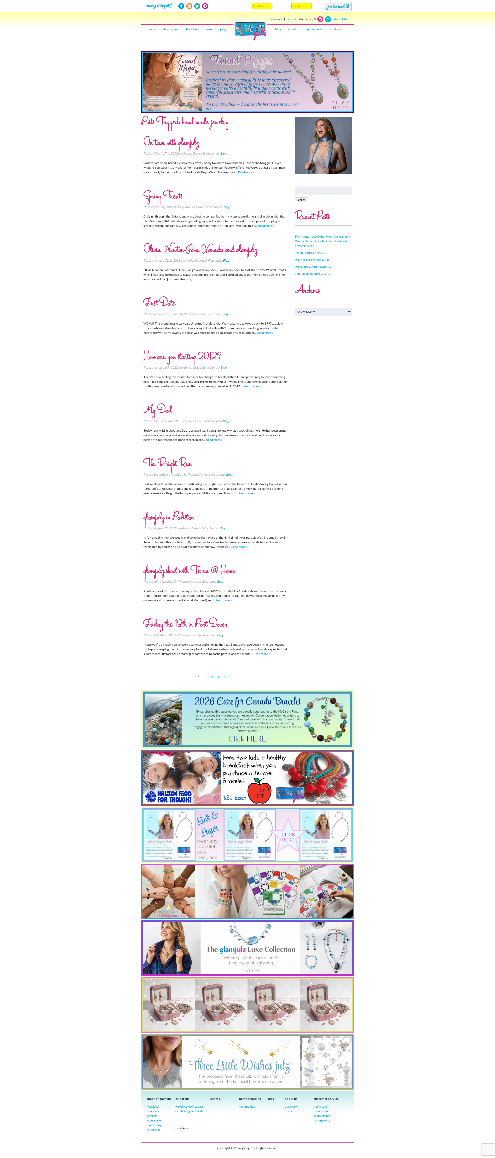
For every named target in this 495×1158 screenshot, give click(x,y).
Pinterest (205, 6)
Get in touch (314, 29)
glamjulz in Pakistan (168, 517)
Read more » (246, 172)
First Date (159, 303)
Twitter (197, 6)
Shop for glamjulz (159, 1098)
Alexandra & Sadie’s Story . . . (313, 266)
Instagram (189, 6)
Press (288, 1111)
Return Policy (322, 1120)
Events (215, 1098)
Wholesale (153, 1129)
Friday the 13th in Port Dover (185, 624)
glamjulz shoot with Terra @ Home (189, 571)
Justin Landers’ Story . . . (310, 252)
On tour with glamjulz (171, 142)
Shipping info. (322, 1115)
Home (152, 29)
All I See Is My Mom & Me (312, 259)
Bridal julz (192, 29)
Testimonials (247, 1106)
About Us (294, 29)
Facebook (181, 6)
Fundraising (154, 1125)
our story (291, 1106)
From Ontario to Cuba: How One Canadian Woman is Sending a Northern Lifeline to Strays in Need (323, 241)
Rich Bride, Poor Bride (189, 1111)
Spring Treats (163, 196)
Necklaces (153, 1106)
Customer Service (326, 1098)
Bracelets (153, 1111)
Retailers (334, 29)
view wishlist (340, 19)
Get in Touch (321, 1106)
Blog (278, 29)
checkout (301, 19)
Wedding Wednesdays (189, 1106)
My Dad (157, 410)
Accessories (154, 1120)
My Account (321, 1111)
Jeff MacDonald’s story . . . (312, 273)
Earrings (152, 1115)
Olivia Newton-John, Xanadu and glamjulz (200, 249)
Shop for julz (171, 29)
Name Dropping (216, 29)
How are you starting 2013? (182, 357)
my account (277, 19)
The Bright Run (167, 464)
